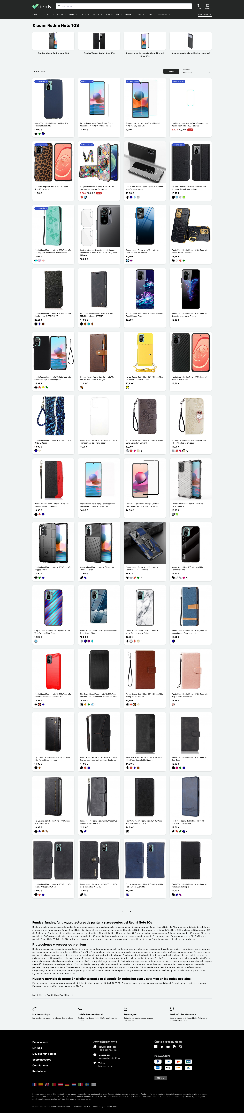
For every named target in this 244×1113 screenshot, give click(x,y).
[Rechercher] (59, 6)
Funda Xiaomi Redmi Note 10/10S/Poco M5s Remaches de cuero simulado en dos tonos (98, 758)
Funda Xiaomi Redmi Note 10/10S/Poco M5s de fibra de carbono (190, 378)
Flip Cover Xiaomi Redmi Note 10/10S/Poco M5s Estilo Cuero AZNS (190, 822)
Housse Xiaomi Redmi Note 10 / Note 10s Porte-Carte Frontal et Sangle (97, 378)
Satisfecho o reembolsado (91, 1014)
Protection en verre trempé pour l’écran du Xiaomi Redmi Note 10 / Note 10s (97, 505)
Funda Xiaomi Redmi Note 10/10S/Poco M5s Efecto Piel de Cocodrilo (190, 251)
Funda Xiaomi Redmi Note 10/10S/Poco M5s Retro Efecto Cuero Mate (144, 885)
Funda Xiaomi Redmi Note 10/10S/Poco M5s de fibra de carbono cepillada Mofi (52, 695)
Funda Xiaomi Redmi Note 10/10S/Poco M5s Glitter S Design (52, 441)
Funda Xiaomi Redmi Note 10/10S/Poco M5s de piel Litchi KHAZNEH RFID (52, 314)
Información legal (81, 1106)
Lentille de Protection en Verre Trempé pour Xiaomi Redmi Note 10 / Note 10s (190, 124)
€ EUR (159, 1078)
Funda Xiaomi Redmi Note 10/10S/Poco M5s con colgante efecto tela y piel (190, 631)
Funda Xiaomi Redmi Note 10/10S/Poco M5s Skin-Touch (190, 758)
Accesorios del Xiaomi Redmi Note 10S (190, 53)
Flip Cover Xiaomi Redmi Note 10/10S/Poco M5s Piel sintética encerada (52, 758)
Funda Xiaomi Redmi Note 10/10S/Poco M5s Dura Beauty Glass (98, 631)
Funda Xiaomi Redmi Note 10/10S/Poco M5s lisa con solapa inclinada (98, 822)
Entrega (37, 1047)
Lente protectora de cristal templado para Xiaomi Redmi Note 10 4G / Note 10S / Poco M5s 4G (98, 252)
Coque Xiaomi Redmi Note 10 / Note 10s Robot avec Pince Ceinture (142, 568)
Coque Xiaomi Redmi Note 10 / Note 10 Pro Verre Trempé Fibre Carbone (52, 631)
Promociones (40, 1042)
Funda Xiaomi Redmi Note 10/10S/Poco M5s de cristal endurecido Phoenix (190, 314)
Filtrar (171, 71)
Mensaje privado (106, 1066)
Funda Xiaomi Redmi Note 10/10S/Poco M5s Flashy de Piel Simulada (144, 695)
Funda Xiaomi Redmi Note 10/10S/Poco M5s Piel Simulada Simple (190, 885)
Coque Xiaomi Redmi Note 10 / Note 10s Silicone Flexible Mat (51, 124)
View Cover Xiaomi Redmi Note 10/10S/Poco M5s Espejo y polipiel (144, 188)
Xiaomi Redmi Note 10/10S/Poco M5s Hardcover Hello (187, 568)
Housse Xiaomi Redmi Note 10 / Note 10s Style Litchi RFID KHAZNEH (51, 505)
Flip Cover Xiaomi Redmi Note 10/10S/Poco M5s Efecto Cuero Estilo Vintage (144, 758)
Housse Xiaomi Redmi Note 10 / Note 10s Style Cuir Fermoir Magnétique (189, 188)
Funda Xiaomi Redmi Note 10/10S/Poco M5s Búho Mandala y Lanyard (144, 441)
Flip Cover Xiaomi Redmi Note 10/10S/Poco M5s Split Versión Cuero (144, 822)
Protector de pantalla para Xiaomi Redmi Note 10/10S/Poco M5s (142, 124)
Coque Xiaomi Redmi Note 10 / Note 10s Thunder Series (97, 568)
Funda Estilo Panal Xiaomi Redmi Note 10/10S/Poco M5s (187, 505)
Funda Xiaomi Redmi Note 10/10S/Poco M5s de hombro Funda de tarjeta (144, 378)
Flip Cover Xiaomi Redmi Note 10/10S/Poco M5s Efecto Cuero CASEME (98, 314)
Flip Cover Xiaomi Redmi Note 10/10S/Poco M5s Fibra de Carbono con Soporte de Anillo (98, 695)
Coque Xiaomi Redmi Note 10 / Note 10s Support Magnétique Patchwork (97, 188)
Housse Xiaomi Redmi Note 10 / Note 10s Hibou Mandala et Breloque (189, 441)
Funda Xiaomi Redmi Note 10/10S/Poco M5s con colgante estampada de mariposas (52, 251)
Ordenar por (186, 69)
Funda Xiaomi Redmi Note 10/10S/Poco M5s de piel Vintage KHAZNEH (52, 885)
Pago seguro (130, 1014)
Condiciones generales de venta (104, 1106)
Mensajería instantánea (109, 1058)
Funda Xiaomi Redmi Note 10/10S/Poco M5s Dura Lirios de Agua (144, 314)
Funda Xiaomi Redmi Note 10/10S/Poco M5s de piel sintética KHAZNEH (98, 885)
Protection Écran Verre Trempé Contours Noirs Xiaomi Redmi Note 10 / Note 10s (142, 505)
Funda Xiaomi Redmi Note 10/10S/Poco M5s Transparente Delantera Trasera (98, 441)
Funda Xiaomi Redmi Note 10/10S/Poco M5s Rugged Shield (52, 568)
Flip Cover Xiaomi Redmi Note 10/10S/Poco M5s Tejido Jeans (52, 822)
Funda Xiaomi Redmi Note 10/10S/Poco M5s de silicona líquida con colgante (52, 378)
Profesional (39, 1071)
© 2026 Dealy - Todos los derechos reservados (51, 1106)
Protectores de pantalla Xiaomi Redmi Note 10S (145, 55)
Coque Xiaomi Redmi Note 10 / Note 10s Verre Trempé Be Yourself (142, 251)
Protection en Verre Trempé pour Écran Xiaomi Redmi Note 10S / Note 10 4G (96, 124)
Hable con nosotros (107, 1050)
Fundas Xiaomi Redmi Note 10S (53, 53)
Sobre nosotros (41, 1059)
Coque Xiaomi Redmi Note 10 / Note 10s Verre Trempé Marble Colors (142, 631)
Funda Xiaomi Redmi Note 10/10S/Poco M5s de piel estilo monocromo (190, 695)
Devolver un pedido (44, 1053)
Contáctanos (40, 1065)
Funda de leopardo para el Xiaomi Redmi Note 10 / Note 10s (51, 188)
